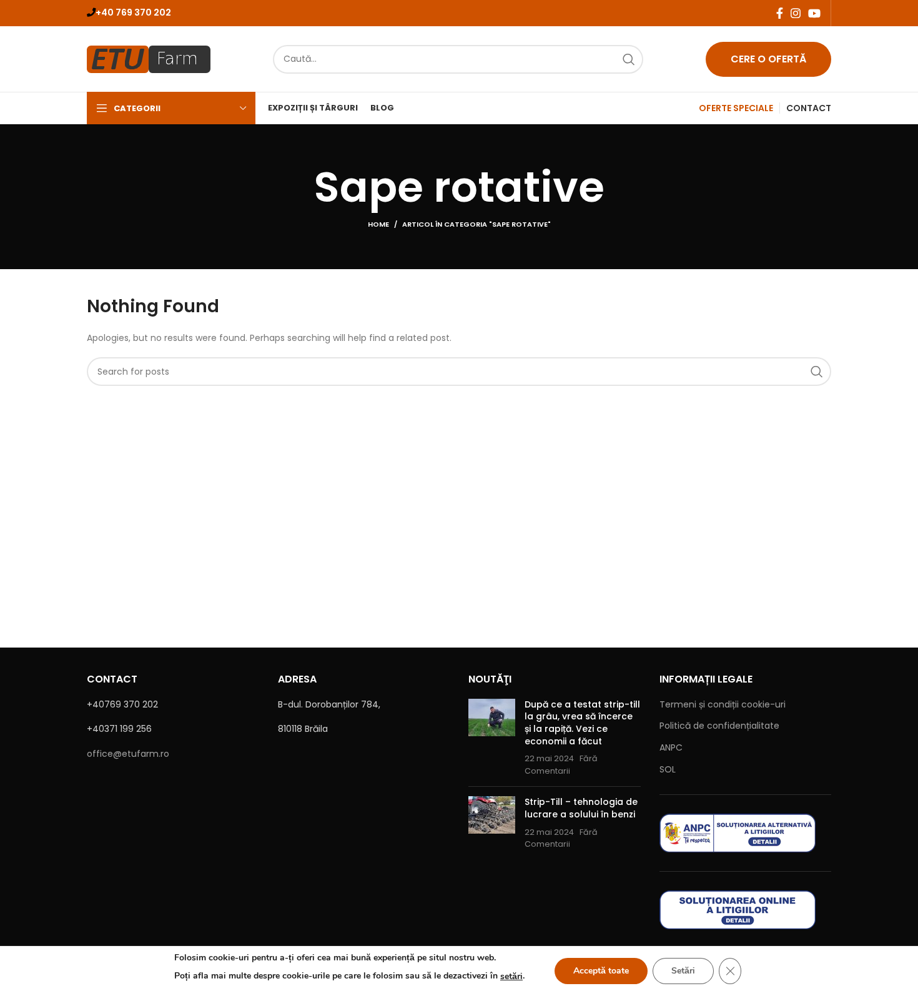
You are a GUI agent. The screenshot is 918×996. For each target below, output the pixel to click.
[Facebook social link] (779, 13)
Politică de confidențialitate (719, 725)
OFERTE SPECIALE (736, 108)
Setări (683, 971)
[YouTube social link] (814, 13)
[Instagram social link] (795, 13)
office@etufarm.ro (128, 753)
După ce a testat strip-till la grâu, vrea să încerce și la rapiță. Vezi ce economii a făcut (582, 722)
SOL (667, 769)
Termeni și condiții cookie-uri (722, 704)
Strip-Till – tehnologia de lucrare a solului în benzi (581, 808)
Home (378, 224)
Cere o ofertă (768, 59)
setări (511, 976)
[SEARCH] (628, 59)
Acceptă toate (601, 971)
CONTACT (808, 108)
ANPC (671, 747)
